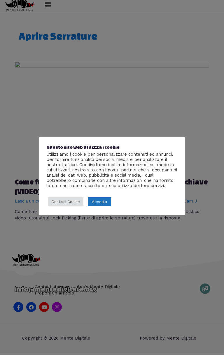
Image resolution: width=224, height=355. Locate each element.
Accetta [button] (99, 201)
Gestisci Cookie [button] (65, 202)
